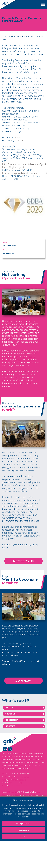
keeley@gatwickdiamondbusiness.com (14, 786)
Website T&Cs (14, 795)
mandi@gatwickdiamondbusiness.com (14, 780)
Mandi (20, 652)
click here (18, 137)
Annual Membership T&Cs (12, 792)
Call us (9, 708)
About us (10, 714)
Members (10, 726)
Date (5, 242)
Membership (23, 561)
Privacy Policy (39, 795)
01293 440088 (24, 774)
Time (5, 250)
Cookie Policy (27, 795)
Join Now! (23, 680)
